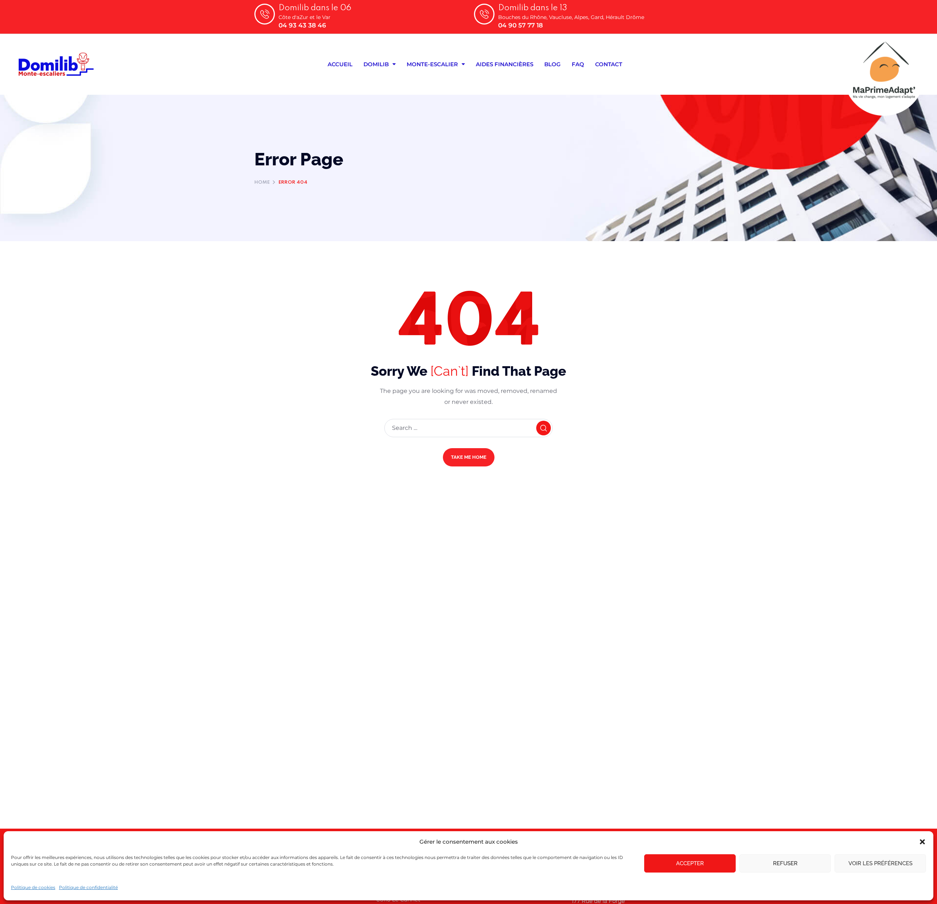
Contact (608, 64)
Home (262, 182)
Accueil (340, 64)
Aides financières (504, 64)
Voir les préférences (880, 863)
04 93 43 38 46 (302, 25)
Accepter (690, 863)
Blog (552, 64)
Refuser (785, 863)
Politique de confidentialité (88, 887)
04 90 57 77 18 (520, 25)
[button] (922, 841)
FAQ (578, 64)
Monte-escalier (432, 64)
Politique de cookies (33, 887)
